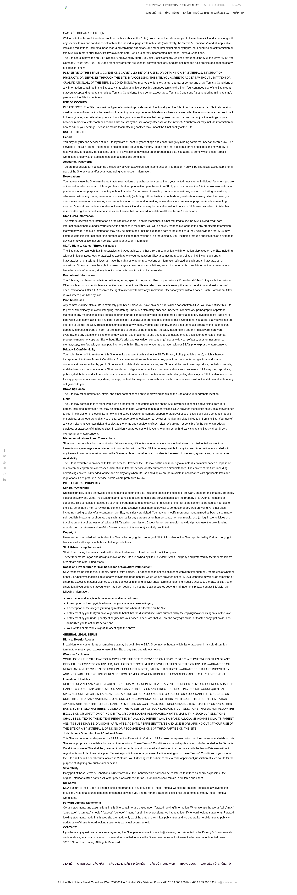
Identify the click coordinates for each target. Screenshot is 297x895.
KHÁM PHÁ (238, 13)
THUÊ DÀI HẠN (201, 13)
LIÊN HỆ (168, 5)
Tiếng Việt (237, 5)
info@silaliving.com (227, 882)
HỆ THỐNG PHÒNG (168, 13)
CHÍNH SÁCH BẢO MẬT (90, 863)
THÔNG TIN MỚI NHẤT (186, 5)
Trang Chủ (149, 13)
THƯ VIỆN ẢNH (154, 5)
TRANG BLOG (188, 863)
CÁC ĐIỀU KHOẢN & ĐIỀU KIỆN (127, 863)
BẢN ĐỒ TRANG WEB (162, 863)
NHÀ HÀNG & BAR (220, 13)
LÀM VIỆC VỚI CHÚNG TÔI (216, 863)
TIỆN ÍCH (186, 13)
